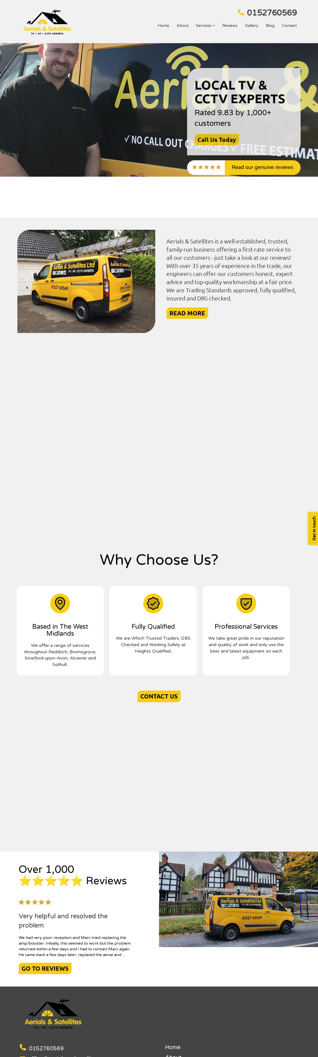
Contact (289, 25)
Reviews (230, 25)
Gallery (251, 25)
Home (163, 25)
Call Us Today (217, 139)
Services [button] (204, 25)
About (183, 25)
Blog (270, 25)
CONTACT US (159, 696)
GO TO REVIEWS (45, 968)
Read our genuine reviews (262, 167)
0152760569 (272, 13)
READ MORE (187, 313)
